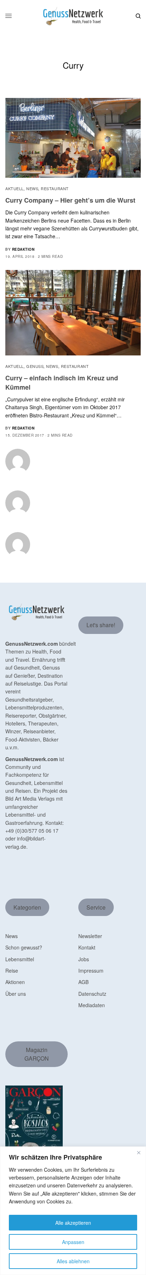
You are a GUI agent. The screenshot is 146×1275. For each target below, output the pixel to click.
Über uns (15, 993)
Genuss (35, 366)
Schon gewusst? (23, 947)
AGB (83, 981)
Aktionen (15, 981)
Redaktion (23, 249)
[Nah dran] (138, 1152)
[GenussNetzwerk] (73, 16)
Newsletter (90, 936)
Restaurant (55, 188)
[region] (73, 1210)
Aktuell (14, 188)
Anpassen (73, 1241)
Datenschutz (92, 993)
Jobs (83, 959)
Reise (11, 970)
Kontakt (86, 947)
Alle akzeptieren (73, 1222)
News (32, 188)
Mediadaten (91, 1005)
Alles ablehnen (73, 1261)
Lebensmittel (19, 959)
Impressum (90, 970)
